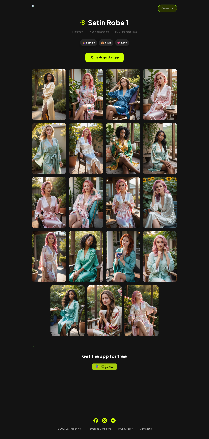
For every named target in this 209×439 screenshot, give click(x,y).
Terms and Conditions (99, 428)
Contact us (167, 8)
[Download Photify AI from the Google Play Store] (104, 366)
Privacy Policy (125, 428)
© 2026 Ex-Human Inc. (69, 428)
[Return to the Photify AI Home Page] (46, 8)
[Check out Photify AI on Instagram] (104, 420)
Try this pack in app (106, 57)
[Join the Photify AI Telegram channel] (113, 420)
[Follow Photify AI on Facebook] (95, 420)
